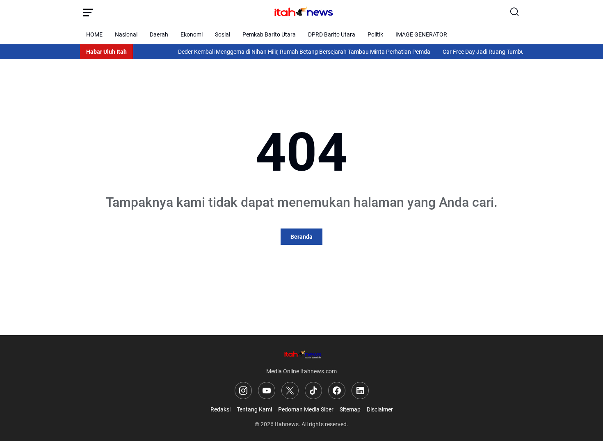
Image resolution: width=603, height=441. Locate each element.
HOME (94, 34)
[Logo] (301, 354)
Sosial (222, 34)
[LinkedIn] (360, 390)
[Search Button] (515, 12)
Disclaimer (380, 409)
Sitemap (350, 409)
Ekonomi (191, 34)
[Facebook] (336, 390)
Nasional (126, 34)
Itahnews (287, 424)
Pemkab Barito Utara (269, 34)
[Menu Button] (88, 12)
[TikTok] (313, 390)
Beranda (301, 236)
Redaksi (220, 409)
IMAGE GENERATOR (421, 34)
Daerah (159, 34)
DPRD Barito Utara (331, 34)
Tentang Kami (254, 409)
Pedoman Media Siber (305, 409)
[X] (290, 390)
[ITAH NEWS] (301, 12)
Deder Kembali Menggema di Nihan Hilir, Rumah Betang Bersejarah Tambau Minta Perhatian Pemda (297, 51)
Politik (375, 34)
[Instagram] (243, 390)
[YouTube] (266, 390)
